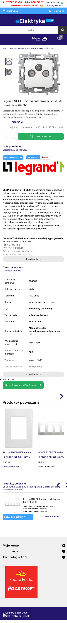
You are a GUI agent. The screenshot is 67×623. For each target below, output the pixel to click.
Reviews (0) (8, 379)
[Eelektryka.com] (34, 21)
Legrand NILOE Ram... (17, 456)
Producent (33, 157)
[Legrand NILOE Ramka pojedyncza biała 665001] (18, 428)
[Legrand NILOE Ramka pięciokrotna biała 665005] (12, 504)
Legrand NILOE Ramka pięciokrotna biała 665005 (41, 500)
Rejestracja (58, 10)
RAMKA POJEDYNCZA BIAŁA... (18, 452)
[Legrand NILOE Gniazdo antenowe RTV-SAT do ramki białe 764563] (9, 61)
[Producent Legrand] (44, 157)
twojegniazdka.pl (55, 5)
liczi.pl (26, 616)
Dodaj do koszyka (14, 517)
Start (5, 48)
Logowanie (12, 10)
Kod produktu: (10, 157)
